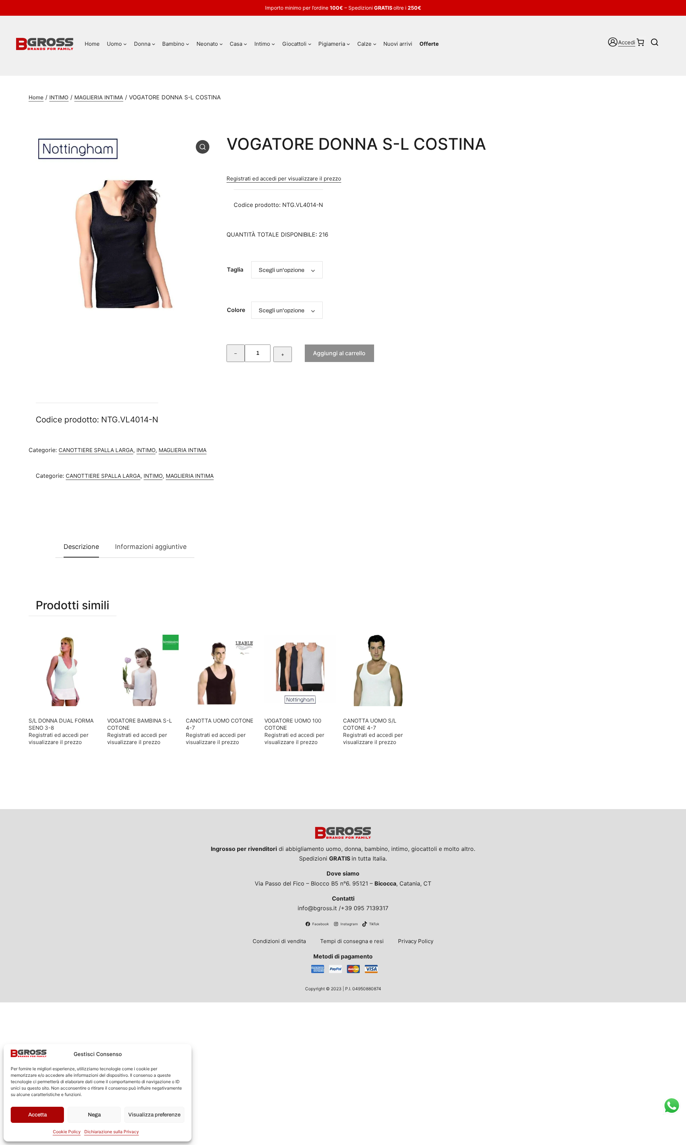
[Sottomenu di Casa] (245, 44)
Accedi (626, 42)
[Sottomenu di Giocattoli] (310, 44)
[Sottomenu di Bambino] (187, 44)
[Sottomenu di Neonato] (221, 44)
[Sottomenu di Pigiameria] (348, 44)
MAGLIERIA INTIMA (98, 97)
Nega (94, 1114)
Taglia (235, 269)
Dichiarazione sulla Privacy (111, 1131)
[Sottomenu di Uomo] (125, 44)
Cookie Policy (67, 1131)
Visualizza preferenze (154, 1114)
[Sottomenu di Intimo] (273, 44)
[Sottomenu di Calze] (375, 44)
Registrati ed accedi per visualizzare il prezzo (284, 178)
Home (36, 97)
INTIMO (59, 97)
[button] (202, 147)
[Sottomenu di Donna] (153, 44)
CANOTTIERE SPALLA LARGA (96, 450)
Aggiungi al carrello (339, 353)
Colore (236, 309)
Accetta (37, 1114)
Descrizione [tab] (81, 546)
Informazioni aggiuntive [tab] (151, 546)
